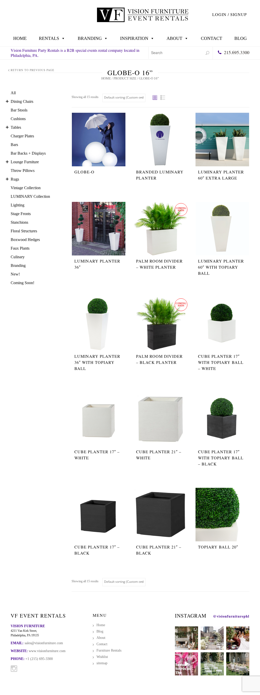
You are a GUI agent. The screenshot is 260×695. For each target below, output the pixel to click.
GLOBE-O (84, 171)
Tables (16, 127)
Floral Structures (24, 231)
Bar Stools (19, 110)
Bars (14, 144)
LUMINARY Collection (30, 196)
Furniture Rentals (108, 650)
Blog (240, 38)
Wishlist (102, 657)
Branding (90, 38)
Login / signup (229, 14)
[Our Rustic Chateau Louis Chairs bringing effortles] (237, 663)
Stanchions (19, 222)
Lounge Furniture (25, 162)
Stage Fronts (21, 214)
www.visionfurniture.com (47, 651)
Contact (211, 38)
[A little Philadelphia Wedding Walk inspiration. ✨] (212, 638)
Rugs (15, 179)
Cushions (18, 119)
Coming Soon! (22, 283)
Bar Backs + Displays (28, 153)
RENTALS (49, 38)
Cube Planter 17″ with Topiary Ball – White (220, 362)
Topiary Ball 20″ (218, 546)
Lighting (17, 205)
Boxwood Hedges (25, 239)
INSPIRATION (134, 38)
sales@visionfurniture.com (44, 643)
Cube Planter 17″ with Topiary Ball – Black (220, 457)
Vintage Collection (26, 188)
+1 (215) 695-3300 (39, 659)
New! (15, 274)
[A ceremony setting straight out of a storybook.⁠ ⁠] (212, 663)
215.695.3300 (236, 52)
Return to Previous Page (32, 70)
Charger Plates (22, 136)
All (13, 93)
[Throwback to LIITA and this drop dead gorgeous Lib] (237, 638)
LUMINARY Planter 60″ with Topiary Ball (221, 267)
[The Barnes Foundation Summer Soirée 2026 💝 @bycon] (186, 663)
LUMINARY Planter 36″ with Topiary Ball (97, 362)
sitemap (101, 663)
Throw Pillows (23, 170)
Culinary (18, 257)
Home (20, 38)
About (174, 38)
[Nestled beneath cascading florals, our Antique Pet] (186, 638)
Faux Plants (20, 248)
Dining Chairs (22, 101)
